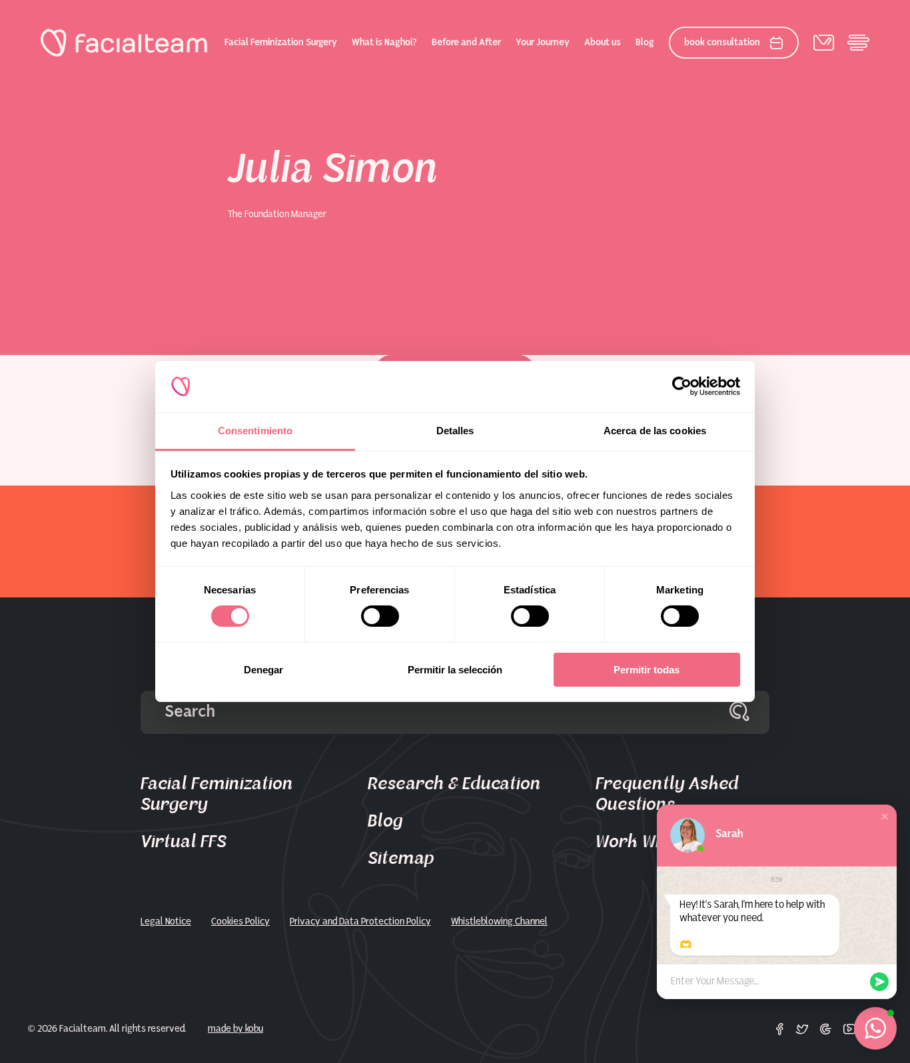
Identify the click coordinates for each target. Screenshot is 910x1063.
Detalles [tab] (455, 430)
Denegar (263, 669)
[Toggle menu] (858, 43)
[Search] (739, 712)
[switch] (380, 618)
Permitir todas (647, 669)
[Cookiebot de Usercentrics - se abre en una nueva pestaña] (682, 386)
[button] (884, 816)
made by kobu (235, 1029)
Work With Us (648, 842)
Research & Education (454, 784)
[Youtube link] (849, 1029)
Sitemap (401, 858)
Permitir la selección (455, 669)
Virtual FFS (184, 842)
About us (602, 42)
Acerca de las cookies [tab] (655, 430)
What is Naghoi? (384, 42)
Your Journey (543, 42)
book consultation (722, 42)
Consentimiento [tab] (255, 430)
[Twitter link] (802, 1029)
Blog (645, 42)
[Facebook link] (779, 1029)
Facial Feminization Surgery (281, 42)
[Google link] (825, 1029)
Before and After (466, 42)
